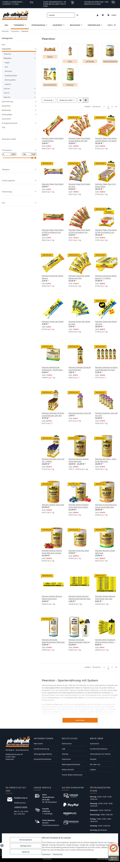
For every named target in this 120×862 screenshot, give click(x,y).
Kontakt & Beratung (41, 749)
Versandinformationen (42, 759)
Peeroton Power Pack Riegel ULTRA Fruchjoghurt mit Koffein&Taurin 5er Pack (79, 231)
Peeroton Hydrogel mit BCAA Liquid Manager (80, 368)
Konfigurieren (25, 846)
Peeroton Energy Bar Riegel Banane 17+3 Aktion (105, 277)
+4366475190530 (20, 807)
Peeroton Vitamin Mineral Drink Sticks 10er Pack (105, 597)
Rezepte (93, 759)
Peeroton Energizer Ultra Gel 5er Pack (106, 414)
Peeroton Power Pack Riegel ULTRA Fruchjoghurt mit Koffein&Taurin (52, 231)
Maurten (7, 97)
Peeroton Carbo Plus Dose (79, 550)
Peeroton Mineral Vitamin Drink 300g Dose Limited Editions (52, 551)
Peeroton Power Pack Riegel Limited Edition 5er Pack (79, 139)
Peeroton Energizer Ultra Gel (80, 413)
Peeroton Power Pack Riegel (52, 184)
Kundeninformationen (98, 749)
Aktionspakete (50, 85)
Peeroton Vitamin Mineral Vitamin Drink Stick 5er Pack (79, 597)
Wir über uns (95, 764)
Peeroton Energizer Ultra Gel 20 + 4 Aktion (53, 460)
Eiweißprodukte (110, 61)
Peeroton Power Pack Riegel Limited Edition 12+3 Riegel (106, 139)
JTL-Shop (108, 859)
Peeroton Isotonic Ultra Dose (53, 505)
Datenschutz (58, 854)
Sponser (7, 88)
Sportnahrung (7, 101)
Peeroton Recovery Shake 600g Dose (105, 551)
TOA (3, 127)
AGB (63, 749)
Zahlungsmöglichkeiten (43, 754)
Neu (3, 44)
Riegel (50, 57)
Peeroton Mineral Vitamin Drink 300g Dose (79, 460)
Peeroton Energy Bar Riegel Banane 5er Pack (79, 277)
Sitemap (65, 754)
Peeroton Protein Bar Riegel (52, 321)
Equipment (6, 106)
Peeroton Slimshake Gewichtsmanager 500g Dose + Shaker (80, 641)
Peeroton (7, 58)
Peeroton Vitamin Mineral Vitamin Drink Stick (52, 597)
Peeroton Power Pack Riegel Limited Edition (52, 139)
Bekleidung (6, 110)
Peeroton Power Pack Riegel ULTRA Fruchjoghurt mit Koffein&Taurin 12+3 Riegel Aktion (106, 231)
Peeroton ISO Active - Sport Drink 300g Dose (105, 460)
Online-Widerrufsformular (72, 775)
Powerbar (7, 54)
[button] (97, 15)
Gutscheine (6, 119)
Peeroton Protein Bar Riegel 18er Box (106, 322)
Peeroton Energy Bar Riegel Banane (52, 277)
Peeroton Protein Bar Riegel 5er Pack (79, 322)
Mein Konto (38, 743)
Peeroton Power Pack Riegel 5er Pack (79, 185)
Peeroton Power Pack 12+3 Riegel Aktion (105, 185)
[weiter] (116, 107)
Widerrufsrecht (68, 769)
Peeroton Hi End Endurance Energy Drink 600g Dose (106, 506)
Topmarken (6, 49)
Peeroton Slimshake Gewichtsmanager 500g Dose (53, 641)
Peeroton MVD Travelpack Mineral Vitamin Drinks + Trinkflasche (105, 641)
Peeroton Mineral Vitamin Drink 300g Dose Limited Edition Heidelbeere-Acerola (80, 506)
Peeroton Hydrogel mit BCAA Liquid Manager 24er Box (53, 414)
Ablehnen (26, 852)
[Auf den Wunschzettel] (60, 209)
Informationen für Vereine (100, 754)
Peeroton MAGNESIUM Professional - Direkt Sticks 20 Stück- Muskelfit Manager (53, 368)
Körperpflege (7, 114)
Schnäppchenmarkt (9, 123)
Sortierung (48, 100)
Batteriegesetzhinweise (71, 764)
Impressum (46, 854)
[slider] (32, 157)
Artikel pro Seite (65, 100)
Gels (70, 61)
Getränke (90, 61)
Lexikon (93, 769)
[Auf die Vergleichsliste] (54, 209)
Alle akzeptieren (25, 840)
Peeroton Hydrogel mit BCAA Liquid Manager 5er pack (106, 368)
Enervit (6, 93)
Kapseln (69, 85)
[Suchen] (77, 15)
